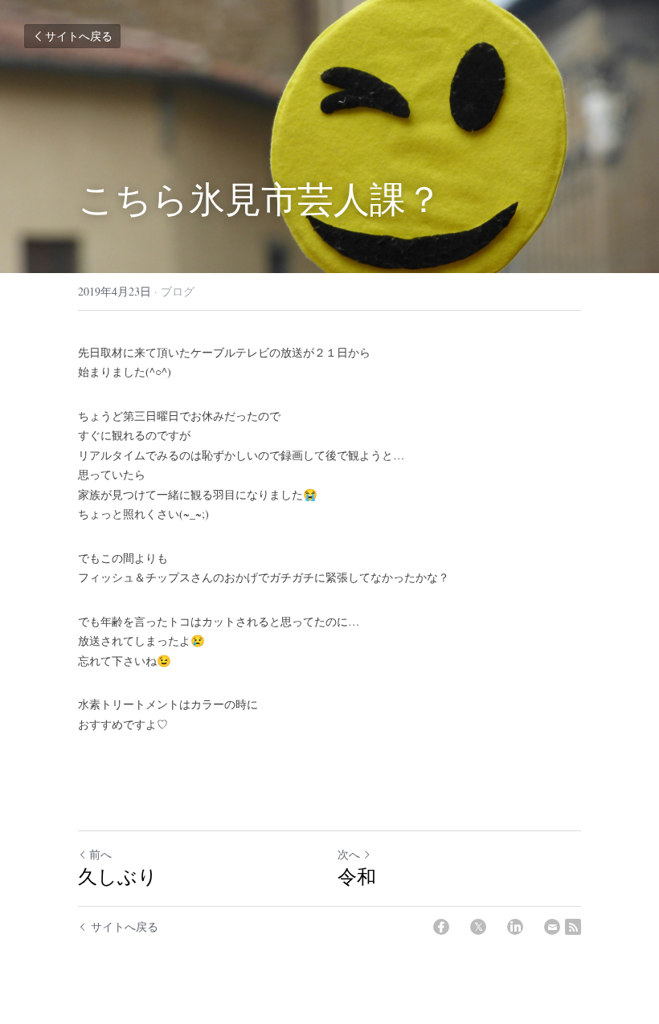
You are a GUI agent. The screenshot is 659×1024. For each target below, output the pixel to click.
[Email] (552, 927)
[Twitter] (478, 927)
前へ (100, 854)
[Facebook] (441, 927)
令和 (357, 876)
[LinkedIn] (515, 927)
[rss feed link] (573, 927)
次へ (349, 854)
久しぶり (118, 876)
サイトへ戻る (79, 35)
